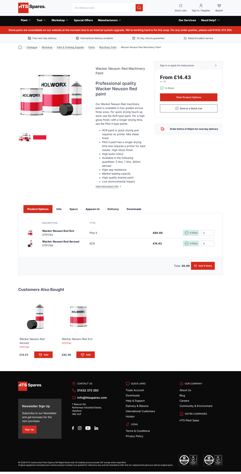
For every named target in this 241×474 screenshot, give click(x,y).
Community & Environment (196, 406)
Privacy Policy (134, 436)
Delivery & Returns (137, 406)
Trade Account (135, 390)
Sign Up (31, 430)
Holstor (130, 416)
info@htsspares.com (92, 397)
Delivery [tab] (113, 209)
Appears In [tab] (93, 209)
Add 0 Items (205, 266)
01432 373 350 (88, 390)
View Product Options (188, 97)
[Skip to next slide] (81, 95)
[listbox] (52, 95)
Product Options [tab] (38, 209)
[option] (52, 95)
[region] (52, 95)
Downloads (133, 395)
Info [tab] (59, 209)
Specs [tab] (74, 209)
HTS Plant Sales (189, 420)
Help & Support (135, 400)
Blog (182, 395)
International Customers (140, 411)
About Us (185, 390)
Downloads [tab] (134, 209)
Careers (184, 400)
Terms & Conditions (138, 430)
